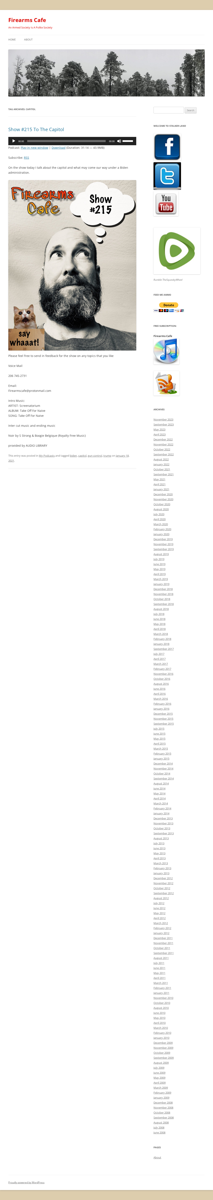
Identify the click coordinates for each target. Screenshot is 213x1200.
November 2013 (163, 823)
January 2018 (161, 644)
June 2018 (159, 619)
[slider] (128, 140)
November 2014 (163, 768)
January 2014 (161, 813)
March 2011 (161, 983)
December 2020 (163, 494)
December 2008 (163, 1102)
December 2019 (163, 539)
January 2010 (161, 1038)
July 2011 (159, 963)
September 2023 (164, 424)
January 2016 (161, 709)
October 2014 (162, 773)
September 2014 (164, 778)
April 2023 (160, 434)
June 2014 (159, 788)
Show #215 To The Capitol (36, 129)
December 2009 (163, 1043)
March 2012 (161, 923)
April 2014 (160, 798)
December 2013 (163, 818)
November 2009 (163, 1048)
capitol (82, 455)
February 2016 (162, 704)
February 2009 (162, 1092)
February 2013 (162, 868)
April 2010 (160, 1023)
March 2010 (161, 1028)
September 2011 (164, 953)
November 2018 (163, 594)
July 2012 (159, 903)
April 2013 (160, 858)
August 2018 (161, 609)
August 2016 (161, 684)
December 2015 (163, 714)
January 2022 (161, 464)
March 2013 (161, 863)
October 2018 (162, 599)
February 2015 (162, 753)
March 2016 (161, 699)
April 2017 (160, 659)
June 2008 (159, 1132)
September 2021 (164, 474)
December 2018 (163, 589)
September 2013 (164, 833)
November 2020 (163, 499)
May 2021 (159, 479)
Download (59, 148)
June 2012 (159, 908)
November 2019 (163, 544)
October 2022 (162, 449)
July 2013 (159, 843)
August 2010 (161, 1008)
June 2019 (159, 564)
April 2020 (160, 519)
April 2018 (160, 629)
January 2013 (161, 873)
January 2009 (161, 1097)
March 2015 (161, 748)
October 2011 (162, 948)
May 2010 (159, 1018)
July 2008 (159, 1127)
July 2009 (159, 1068)
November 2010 (163, 998)
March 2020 (161, 524)
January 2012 (161, 933)
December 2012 (163, 878)
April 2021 (160, 484)
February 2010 (162, 1033)
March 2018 (161, 634)
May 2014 (159, 793)
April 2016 (160, 694)
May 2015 (159, 738)
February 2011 (162, 988)
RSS (26, 158)
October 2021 (162, 469)
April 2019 (160, 574)
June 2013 (159, 848)
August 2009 (161, 1063)
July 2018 (159, 614)
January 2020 (161, 534)
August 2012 (161, 898)
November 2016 (163, 674)
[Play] (14, 141)
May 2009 (159, 1078)
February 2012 (162, 928)
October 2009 (162, 1053)
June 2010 (159, 1013)
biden (73, 455)
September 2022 (164, 454)
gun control (95, 455)
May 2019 (159, 569)
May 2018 (159, 624)
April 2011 (160, 978)
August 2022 (161, 459)
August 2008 (161, 1122)
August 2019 (161, 554)
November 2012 (163, 883)
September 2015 (164, 723)
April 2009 (160, 1082)
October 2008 (162, 1112)
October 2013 (162, 828)
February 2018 (162, 639)
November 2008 (163, 1107)
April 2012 (160, 918)
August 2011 (161, 958)
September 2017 (164, 649)
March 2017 (161, 664)
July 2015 (159, 728)
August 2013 (161, 838)
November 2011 (163, 943)
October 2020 (162, 504)
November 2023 (163, 419)
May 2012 (159, 913)
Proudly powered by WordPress (26, 1182)
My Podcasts (47, 455)
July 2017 (159, 654)
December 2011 (163, 938)
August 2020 (161, 509)
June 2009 (159, 1073)
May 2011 (159, 973)
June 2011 (159, 968)
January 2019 (161, 584)
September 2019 (164, 549)
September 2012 (164, 893)
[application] (72, 141)
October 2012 (162, 888)
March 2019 (161, 579)
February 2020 (162, 529)
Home (12, 39)
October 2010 (162, 1003)
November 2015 (163, 718)
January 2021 (161, 489)
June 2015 (159, 733)
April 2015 (160, 743)
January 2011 (161, 993)
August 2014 (161, 783)
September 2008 (164, 1117)
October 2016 (162, 679)
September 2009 (164, 1058)
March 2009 (161, 1087)
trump (107, 455)
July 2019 (159, 559)
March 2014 (161, 803)
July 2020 (159, 514)
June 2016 (159, 689)
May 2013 (159, 853)
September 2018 (164, 604)
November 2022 (163, 444)
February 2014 (162, 808)
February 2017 (162, 669)
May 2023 (159, 429)
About (28, 39)
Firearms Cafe (27, 20)
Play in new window (34, 148)
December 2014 (163, 763)
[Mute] (119, 141)
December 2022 (163, 439)
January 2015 (161, 758)
